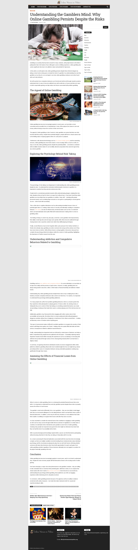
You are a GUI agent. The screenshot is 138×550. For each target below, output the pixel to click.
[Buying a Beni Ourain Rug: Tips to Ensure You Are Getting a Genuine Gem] (88, 89)
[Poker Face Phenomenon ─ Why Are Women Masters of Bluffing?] (73, 514)
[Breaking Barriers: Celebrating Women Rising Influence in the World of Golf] (88, 79)
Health (85, 50)
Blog (85, 35)
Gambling (32, 10)
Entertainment (87, 42)
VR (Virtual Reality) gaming (63, 140)
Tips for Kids (53, 7)
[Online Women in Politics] (69, 2)
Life (85, 55)
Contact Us (86, 7)
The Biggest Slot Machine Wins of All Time (38, 521)
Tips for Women (75, 7)
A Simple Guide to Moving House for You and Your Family (100, 111)
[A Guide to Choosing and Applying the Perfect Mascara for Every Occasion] (88, 104)
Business (86, 37)
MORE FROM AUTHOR (48, 505)
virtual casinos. (74, 486)
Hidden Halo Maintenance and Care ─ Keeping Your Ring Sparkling (41, 496)
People (85, 60)
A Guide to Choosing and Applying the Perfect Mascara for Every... (99, 103)
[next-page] (80, 505)
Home (33, 7)
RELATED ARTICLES (36, 505)
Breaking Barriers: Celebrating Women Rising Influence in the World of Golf (100, 79)
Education (86, 40)
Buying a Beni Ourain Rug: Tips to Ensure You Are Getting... (99, 88)
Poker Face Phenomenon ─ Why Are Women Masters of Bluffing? (72, 522)
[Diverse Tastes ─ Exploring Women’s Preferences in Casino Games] (55, 514)
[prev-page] (78, 505)
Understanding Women (65, 486)
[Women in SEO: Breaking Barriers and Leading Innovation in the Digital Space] (88, 97)
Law (85, 52)
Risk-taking (38, 209)
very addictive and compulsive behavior (50, 283)
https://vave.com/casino (53, 470)
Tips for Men (64, 7)
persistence (52, 486)
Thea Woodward (34, 22)
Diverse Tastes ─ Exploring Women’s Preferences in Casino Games (54, 522)
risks (57, 486)
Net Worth (86, 57)
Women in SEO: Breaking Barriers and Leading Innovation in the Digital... (99, 96)
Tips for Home (41, 7)
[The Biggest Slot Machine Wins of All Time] (38, 514)
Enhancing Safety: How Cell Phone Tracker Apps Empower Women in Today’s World (70, 497)
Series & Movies (88, 62)
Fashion (86, 45)
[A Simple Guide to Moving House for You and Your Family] (88, 112)
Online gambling (45, 486)
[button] (107, 7)
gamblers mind (37, 486)
